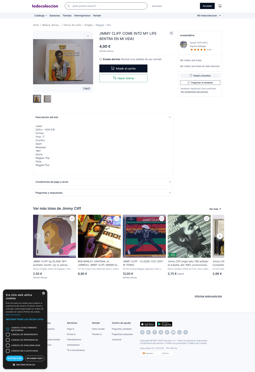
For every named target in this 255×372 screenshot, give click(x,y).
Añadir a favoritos (202, 75)
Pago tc (71, 329)
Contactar (116, 339)
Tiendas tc (97, 334)
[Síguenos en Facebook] (154, 332)
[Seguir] (87, 36)
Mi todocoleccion (207, 15)
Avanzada (157, 6)
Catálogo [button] (39, 15)
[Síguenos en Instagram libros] (148, 332)
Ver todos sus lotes (190, 60)
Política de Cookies (197, 343)
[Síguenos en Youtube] (173, 332)
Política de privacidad (176, 343)
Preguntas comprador (122, 334)
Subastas (54, 15)
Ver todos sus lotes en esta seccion (200, 66)
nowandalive (187, 35)
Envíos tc (71, 334)
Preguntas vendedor (122, 329)
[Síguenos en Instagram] (142, 332)
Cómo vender (98, 329)
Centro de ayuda (121, 322)
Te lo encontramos (76, 350)
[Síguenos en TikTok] (179, 332)
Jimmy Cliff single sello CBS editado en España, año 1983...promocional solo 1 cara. (188, 263)
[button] (103, 117)
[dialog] (25, 329)
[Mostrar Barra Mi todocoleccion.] (220, 15)
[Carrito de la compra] (220, 6)
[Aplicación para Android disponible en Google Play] (164, 323)
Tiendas (67, 15)
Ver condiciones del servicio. (194, 91)
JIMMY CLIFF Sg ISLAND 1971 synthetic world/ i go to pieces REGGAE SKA (50, 263)
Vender (97, 15)
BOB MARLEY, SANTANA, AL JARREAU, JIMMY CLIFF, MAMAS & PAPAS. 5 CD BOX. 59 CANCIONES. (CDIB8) (97, 263)
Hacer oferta (126, 78)
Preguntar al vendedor (202, 82)
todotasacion (73, 345)
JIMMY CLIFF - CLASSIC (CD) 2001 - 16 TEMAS (143, 263)
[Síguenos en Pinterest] (167, 332)
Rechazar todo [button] (34, 358)
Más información (13, 314)
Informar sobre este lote (208, 296)
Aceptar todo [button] (15, 358)
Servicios (72, 322)
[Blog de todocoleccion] (185, 332)
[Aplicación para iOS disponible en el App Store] (147, 323)
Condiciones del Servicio (152, 343)
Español (149, 353)
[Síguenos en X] (161, 332)
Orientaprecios (82, 15)
